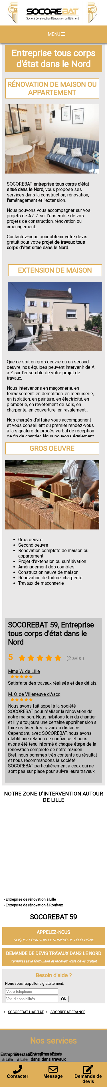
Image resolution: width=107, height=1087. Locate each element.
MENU (54, 34)
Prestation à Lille (25, 1057)
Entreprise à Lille (10, 1057)
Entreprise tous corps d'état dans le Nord (53, 58)
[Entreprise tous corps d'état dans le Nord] (53, 13)
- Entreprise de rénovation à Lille (30, 899)
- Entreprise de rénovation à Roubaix (33, 905)
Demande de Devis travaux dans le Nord (53, 953)
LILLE (57, 800)
